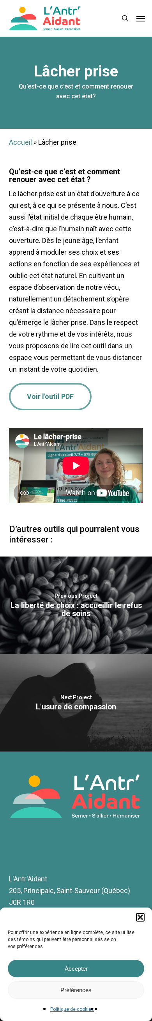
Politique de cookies (72, 1009)
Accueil (20, 142)
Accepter (76, 968)
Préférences (76, 990)
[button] (140, 917)
